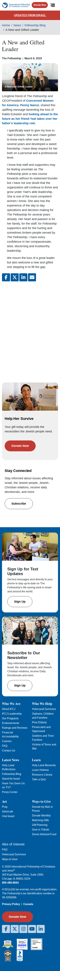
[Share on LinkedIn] (23, 277)
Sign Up (20, 601)
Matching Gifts (40, 820)
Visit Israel (8, 816)
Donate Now (40, 5)
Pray (5, 806)
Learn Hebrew (40, 770)
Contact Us (8, 750)
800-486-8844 (10, 882)
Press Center (10, 792)
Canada (28, 904)
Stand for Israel (11, 778)
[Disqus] (30, 328)
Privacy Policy (11, 904)
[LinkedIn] (41, 929)
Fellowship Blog (35, 25)
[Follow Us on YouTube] (32, 929)
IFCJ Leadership (12, 713)
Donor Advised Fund (44, 834)
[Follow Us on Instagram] (23, 929)
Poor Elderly (39, 722)
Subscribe (19, 503)
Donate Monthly (41, 815)
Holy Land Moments (44, 765)
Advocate (7, 811)
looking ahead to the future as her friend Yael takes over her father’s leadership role (30, 119)
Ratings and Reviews (14, 727)
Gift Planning (39, 824)
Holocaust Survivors (44, 709)
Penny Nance (29, 105)
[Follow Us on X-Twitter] (15, 929)
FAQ (4, 745)
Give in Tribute (40, 829)
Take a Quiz (39, 779)
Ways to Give (10, 859)
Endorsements (10, 723)
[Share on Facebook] (6, 277)
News (17, 25)
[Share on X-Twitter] (15, 277)
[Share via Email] (32, 277)
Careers (7, 741)
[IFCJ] (16, 5)
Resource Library (42, 774)
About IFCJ (8, 709)
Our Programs (10, 718)
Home (6, 25)
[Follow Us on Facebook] (6, 929)
